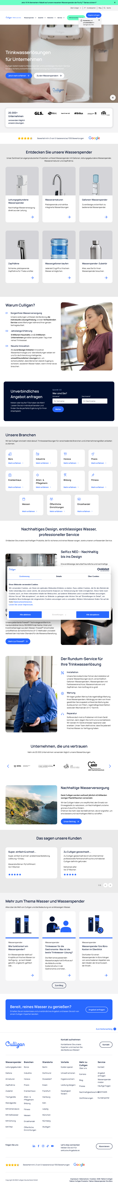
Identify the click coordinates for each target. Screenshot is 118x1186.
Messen (27, 1115)
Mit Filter (9, 1127)
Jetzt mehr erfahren (17, 75)
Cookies (93, 1179)
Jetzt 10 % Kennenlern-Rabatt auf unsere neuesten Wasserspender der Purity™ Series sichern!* (59, 2)
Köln (44, 1103)
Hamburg (46, 1097)
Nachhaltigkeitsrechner (89, 1092)
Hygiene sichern (68, 1079)
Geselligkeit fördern (66, 1092)
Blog (100, 8)
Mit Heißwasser (12, 1115)
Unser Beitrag (70, 821)
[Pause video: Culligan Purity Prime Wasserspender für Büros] (113, 97)
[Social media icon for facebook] (38, 1146)
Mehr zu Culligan (83, 1064)
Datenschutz (84, 1179)
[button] (106, 1028)
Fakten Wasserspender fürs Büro (100, 1181)
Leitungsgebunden (14, 1067)
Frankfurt (46, 1091)
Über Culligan (74, 8)
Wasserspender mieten (104, 1080)
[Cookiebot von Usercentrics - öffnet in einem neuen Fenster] (99, 569)
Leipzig (45, 1109)
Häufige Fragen (104, 1086)
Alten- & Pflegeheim (29, 1098)
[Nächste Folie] (109, 766)
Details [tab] (59, 576)
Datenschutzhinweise (22, 602)
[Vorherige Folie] (8, 766)
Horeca (27, 1079)
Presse (82, 1086)
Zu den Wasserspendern (47, 75)
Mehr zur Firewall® (16, 641)
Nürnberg (46, 1121)
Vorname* (56, 396)
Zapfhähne (10, 1085)
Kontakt (106, 1044)
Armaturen (10, 1079)
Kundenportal (91, 8)
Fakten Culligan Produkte (78, 1181)
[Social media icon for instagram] (43, 1146)
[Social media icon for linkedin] (33, 1146)
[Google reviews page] (79, 1165)
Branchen (50, 18)
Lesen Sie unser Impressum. (21, 605)
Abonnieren (104, 1146)
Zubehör (40, 18)
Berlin (44, 1067)
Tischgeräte (11, 1097)
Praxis (26, 1085)
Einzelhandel (29, 1121)
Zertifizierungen (86, 1098)
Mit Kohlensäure (12, 1109)
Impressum (74, 1179)
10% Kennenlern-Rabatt (76, 18)
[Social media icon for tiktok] (47, 1146)
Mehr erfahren (14, 463)
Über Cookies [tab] (93, 576)
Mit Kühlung (11, 1121)
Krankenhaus (29, 1091)
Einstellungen (57, 615)
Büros (26, 1067)
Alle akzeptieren (92, 615)
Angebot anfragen (93, 16)
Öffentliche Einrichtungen (30, 1128)
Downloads (102, 1092)
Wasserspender (29, 18)
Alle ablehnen (25, 615)
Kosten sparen (67, 1067)
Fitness (27, 1109)
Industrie (28, 1073)
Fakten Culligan (106, 1179)
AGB (98, 1179)
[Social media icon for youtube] (52, 1146)
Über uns (83, 1068)
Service (60, 18)
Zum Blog (59, 985)
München (46, 1115)
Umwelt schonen (68, 1073)
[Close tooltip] (97, 21)
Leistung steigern (68, 1085)
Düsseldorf (47, 1079)
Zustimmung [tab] (24, 576)
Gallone (9, 1073)
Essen (44, 1085)
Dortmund (46, 1073)
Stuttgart (46, 1127)
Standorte (47, 1062)
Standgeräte (11, 1103)
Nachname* (86, 396)
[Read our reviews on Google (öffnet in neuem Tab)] (94, 138)
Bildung (27, 1103)
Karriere (82, 1074)
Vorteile (65, 1062)
